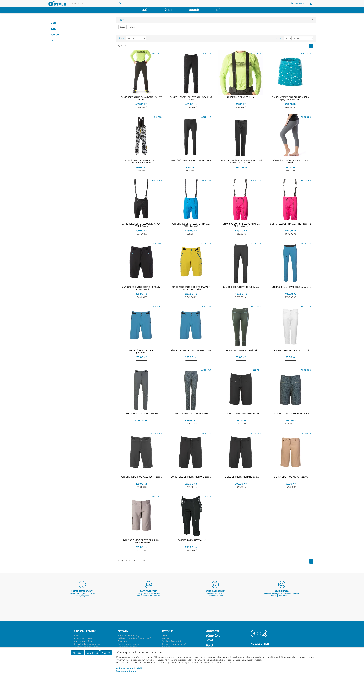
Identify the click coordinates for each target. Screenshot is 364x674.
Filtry (121, 20)
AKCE (123, 45)
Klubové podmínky (83, 641)
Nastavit (106, 653)
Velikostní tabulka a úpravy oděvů (134, 638)
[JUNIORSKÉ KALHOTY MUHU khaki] (141, 389)
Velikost (132, 27)
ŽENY (168, 10)
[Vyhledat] (120, 3)
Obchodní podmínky (172, 641)
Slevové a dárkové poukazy (87, 644)
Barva (122, 27)
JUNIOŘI (194, 10)
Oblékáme (123, 641)
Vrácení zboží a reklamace (86, 647)
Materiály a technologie (129, 635)
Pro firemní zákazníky (128, 647)
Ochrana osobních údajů (174, 644)
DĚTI (219, 10)
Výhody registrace (83, 638)
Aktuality (166, 647)
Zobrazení (279, 38)
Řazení (121, 38)
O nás (165, 635)
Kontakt (166, 638)
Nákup (77, 635)
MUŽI (144, 10)
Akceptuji (77, 653)
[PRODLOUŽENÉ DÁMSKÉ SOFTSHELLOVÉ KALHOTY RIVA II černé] (240, 136)
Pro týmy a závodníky (128, 644)
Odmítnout (92, 653)
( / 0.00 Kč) (298, 3)
